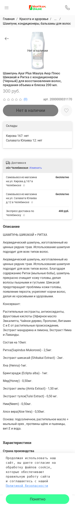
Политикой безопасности (27, 486)
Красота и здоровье (33, 19)
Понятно (37, 499)
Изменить (35, 167)
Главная (9, 19)
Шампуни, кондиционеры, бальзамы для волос (37, 23)
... (55, 19)
